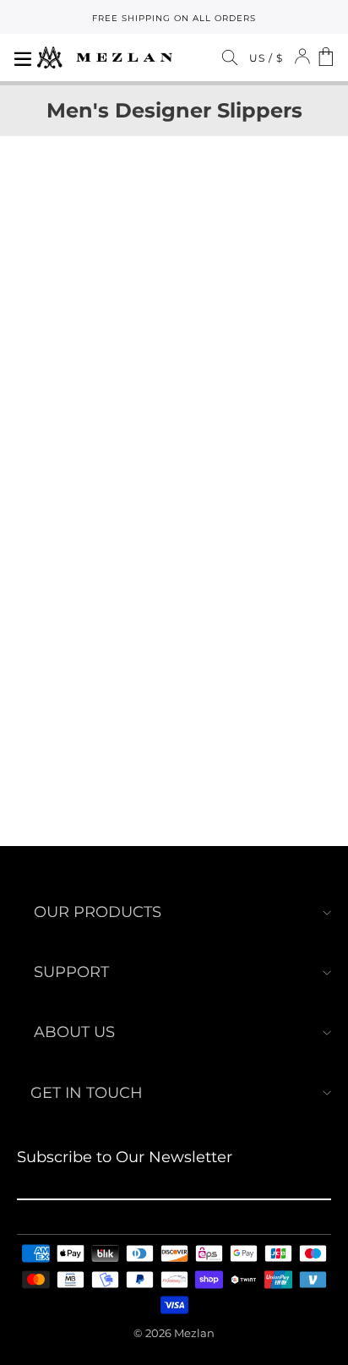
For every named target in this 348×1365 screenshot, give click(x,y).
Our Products (97, 912)
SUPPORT (71, 972)
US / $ (266, 58)
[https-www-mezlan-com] (104, 57)
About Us (74, 1032)
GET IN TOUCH (86, 1093)
